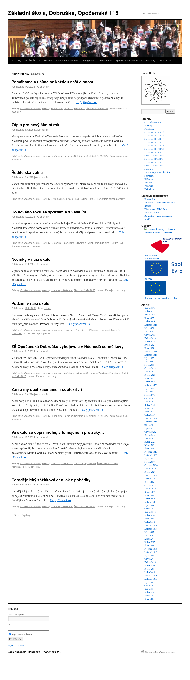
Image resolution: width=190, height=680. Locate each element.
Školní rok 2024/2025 (97, 108)
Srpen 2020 (149, 461)
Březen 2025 (149, 314)
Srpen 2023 (149, 364)
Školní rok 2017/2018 (154, 142)
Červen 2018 (150, 508)
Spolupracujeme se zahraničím (157, 172)
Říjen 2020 (149, 458)
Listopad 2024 (150, 324)
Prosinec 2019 (150, 475)
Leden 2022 (149, 414)
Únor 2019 (149, 495)
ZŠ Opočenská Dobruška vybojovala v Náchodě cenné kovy (68, 346)
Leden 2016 (149, 572)
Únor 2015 (149, 598)
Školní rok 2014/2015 (154, 132)
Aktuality (16, 60)
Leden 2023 (149, 381)
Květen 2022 (150, 401)
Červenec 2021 (151, 431)
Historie (48, 60)
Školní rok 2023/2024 (107, 463)
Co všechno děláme (30, 108)
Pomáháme (57, 108)
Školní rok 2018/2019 (154, 145)
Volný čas (68, 198)
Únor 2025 (149, 317)
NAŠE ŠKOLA (32, 60)
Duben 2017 (149, 541)
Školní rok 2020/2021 (154, 152)
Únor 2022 (149, 411)
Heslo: (11, 624)
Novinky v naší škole (31, 259)
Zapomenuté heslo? (16, 645)
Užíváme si (79, 108)
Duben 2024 (149, 341)
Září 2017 (148, 535)
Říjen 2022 (149, 388)
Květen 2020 (150, 468)
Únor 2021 (149, 448)
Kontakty (150, 60)
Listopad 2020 (150, 455)
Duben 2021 (149, 441)
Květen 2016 (150, 562)
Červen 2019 (150, 485)
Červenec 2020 (151, 465)
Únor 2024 (149, 348)
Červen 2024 (150, 334)
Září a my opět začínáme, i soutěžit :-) (47, 389)
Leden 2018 (149, 521)
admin (46, 86)
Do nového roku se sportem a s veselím (49, 212)
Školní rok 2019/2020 (154, 148)
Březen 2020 (149, 471)
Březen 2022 (149, 408)
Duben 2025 (149, 311)
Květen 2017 (150, 538)
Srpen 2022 (149, 394)
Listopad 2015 (150, 578)
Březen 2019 (149, 491)
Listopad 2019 (150, 478)
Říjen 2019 (149, 481)
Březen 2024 (149, 344)
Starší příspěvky (21, 515)
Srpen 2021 (149, 428)
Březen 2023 (149, 374)
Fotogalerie (88, 60)
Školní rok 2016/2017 (154, 138)
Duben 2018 (149, 515)
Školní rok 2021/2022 (154, 155)
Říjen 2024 (149, 327)
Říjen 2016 (149, 555)
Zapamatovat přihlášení (22, 634)
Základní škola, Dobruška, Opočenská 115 (63, 13)
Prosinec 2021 (150, 418)
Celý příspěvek (86, 102)
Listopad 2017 (150, 528)
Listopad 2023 (150, 354)
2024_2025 (165, 60)
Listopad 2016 (150, 552)
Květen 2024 (150, 337)
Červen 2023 (150, 368)
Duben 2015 (149, 592)
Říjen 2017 (149, 531)
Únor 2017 (149, 545)
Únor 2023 (149, 378)
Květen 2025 (150, 307)
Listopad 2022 (150, 384)
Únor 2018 (149, 518)
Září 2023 (148, 361)
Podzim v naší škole (30, 303)
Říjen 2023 (149, 358)
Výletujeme (93, 242)
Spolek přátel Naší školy (129, 60)
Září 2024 (148, 331)
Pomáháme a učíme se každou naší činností (53, 82)
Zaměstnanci (105, 60)
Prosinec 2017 (150, 525)
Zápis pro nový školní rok (35, 124)
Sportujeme (57, 155)
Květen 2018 (150, 511)
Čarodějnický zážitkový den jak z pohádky (51, 480)
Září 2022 (148, 391)
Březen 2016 (149, 568)
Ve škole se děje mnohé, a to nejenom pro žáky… (58, 432)
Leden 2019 (149, 498)
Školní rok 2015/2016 (154, 135)
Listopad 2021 (150, 421)
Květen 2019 (150, 488)
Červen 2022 (150, 398)
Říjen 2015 (149, 582)
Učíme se (68, 108)
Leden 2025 (149, 321)
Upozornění (149, 198)
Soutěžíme (56, 242)
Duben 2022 (149, 404)
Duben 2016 (149, 565)
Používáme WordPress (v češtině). (160, 651)
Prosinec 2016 (150, 548)
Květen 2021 (150, 438)
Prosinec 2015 (150, 575)
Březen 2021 (149, 444)
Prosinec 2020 (150, 451)
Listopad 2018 (150, 501)
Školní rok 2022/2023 (154, 158)
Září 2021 (148, 424)
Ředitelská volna (27, 172)
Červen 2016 (150, 558)
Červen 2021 (150, 434)
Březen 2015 (149, 595)
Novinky (46, 108)
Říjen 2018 (149, 505)
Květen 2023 (150, 371)
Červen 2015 (150, 585)
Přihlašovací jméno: (16, 614)
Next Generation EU (153, 258)
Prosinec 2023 (150, 351)
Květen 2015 (150, 588)
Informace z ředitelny (67, 60)
